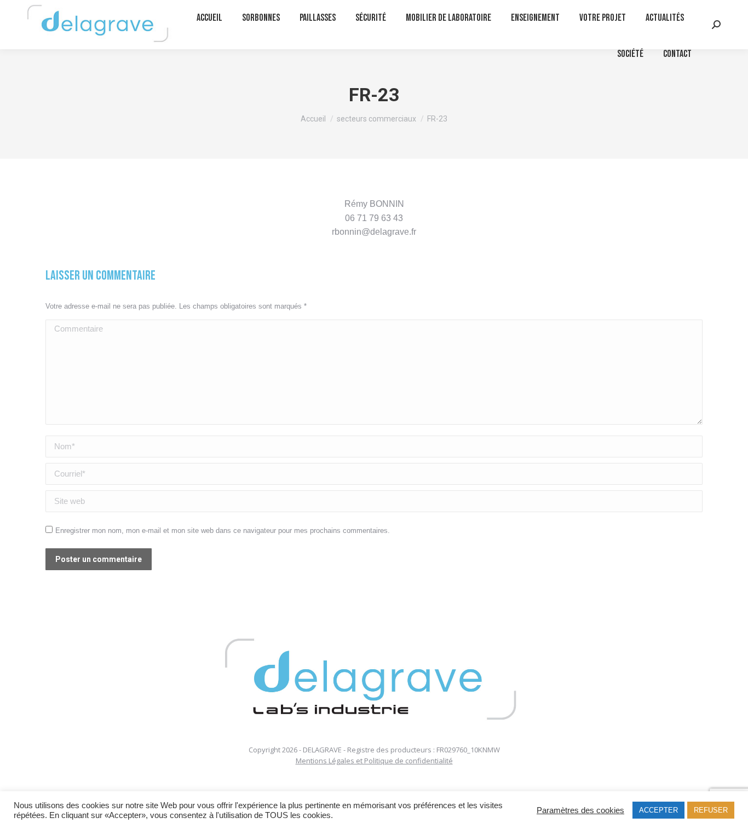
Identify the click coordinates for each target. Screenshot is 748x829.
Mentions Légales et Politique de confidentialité (374, 761)
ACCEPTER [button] (658, 810)
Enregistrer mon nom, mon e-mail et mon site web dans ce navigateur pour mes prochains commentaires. (222, 530)
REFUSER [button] (711, 810)
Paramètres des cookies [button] (580, 810)
